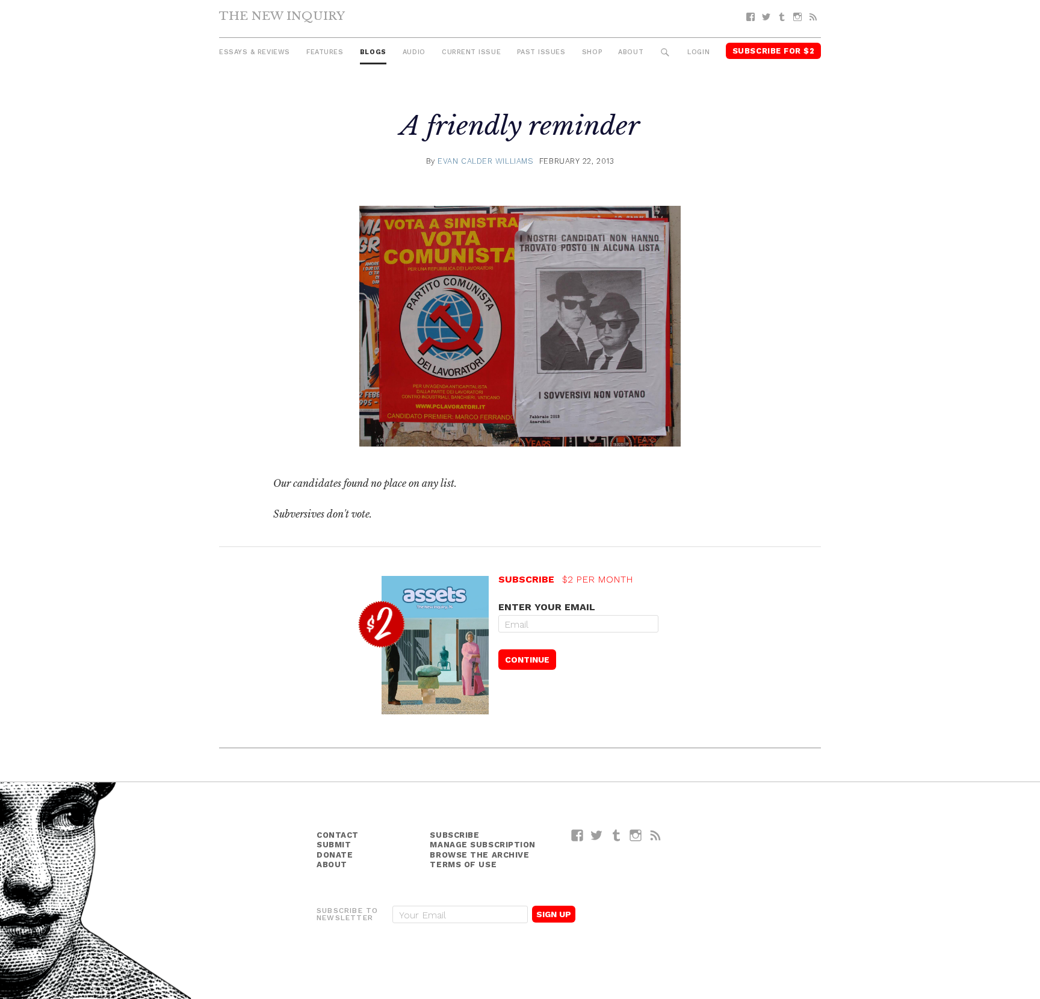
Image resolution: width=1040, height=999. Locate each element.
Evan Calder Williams (485, 160)
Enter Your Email (546, 607)
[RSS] (813, 17)
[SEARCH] (665, 53)
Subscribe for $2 (773, 50)
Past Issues (541, 52)
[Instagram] (797, 17)
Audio (414, 52)
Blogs (373, 52)
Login (698, 52)
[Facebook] (750, 17)
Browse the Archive (479, 854)
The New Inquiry (282, 15)
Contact (338, 835)
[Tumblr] (782, 17)
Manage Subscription (482, 844)
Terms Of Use (463, 864)
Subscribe (454, 835)
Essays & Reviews (254, 52)
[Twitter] (766, 17)
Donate (335, 854)
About (630, 52)
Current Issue (471, 52)
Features (324, 52)
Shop (592, 52)
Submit (334, 844)
